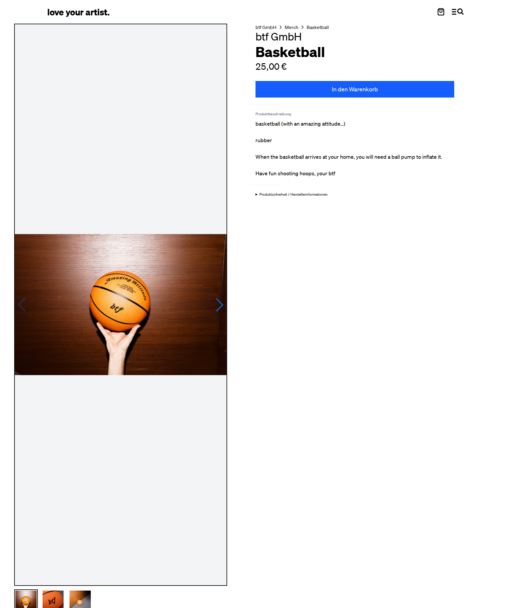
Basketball (318, 27)
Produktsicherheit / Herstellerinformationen (293, 194)
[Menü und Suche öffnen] (458, 11)
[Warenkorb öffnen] (441, 12)
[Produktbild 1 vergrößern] (121, 304)
